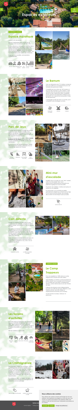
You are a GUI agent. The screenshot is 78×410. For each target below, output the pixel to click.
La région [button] (46, 2)
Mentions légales (27, 405)
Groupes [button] (37, 2)
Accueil (13, 2)
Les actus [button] (56, 2)
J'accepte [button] (45, 405)
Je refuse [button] (51, 405)
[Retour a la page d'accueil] (6, 4)
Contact (65, 2)
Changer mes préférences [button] (61, 405)
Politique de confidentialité (38, 405)
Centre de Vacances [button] (25, 2)
